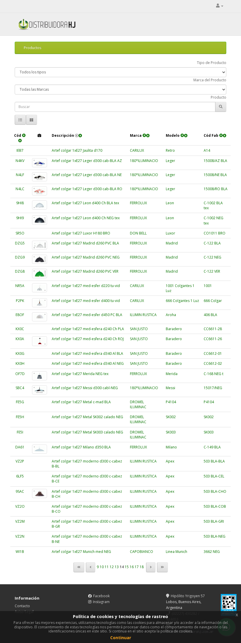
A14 (207, 150)
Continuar (120, 637)
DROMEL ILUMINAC (138, 404)
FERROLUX (138, 202)
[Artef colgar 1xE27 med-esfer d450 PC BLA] (39, 316)
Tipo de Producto (211, 62)
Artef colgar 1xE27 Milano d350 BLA (81, 447)
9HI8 (20, 202)
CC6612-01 (213, 353)
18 (142, 566)
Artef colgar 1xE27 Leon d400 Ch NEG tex (86, 217)
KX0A (20, 338)
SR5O (20, 233)
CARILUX (137, 150)
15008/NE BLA (215, 174)
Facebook (101, 595)
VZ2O (20, 506)
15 (127, 566)
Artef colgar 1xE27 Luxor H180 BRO (81, 233)
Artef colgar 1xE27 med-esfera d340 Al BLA (87, 353)
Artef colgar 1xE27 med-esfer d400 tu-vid (86, 300)
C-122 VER (212, 271)
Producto (218, 97)
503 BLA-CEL (214, 476)
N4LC (20, 188)
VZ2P (20, 461)
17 (137, 566)
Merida (172, 373)
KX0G (20, 353)
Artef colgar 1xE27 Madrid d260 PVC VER (85, 271)
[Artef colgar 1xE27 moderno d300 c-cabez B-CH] (39, 493)
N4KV (20, 160)
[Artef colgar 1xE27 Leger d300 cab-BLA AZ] (39, 162)
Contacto (22, 605)
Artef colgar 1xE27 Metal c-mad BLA (81, 401)
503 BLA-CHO (215, 491)
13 (117, 566)
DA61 (19, 447)
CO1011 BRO (214, 233)
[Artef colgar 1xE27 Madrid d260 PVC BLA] (39, 245)
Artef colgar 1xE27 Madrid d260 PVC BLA (85, 243)
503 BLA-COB (215, 506)
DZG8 (20, 271)
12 (112, 566)
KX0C (20, 328)
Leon (170, 202)
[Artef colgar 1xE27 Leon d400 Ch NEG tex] (39, 220)
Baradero (174, 328)
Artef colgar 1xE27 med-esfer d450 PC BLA (87, 314)
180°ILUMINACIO (144, 160)
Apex (170, 461)
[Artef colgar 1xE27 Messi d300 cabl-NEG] (39, 389)
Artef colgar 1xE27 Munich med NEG (81, 551)
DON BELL (138, 233)
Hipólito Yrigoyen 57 (188, 595)
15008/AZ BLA (215, 160)
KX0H (20, 363)
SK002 (171, 416)
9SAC (20, 491)
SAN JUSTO (139, 328)
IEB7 (20, 150)
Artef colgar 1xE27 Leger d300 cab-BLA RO (87, 188)
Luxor (170, 233)
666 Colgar (213, 300)
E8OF (20, 314)
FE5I (20, 432)
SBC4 (20, 387)
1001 (208, 285)
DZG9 (20, 257)
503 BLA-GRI (214, 521)
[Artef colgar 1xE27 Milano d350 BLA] (39, 449)
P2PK (20, 300)
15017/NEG (213, 387)
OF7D (20, 373)
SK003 (171, 432)
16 (132, 566)
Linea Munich (176, 551)
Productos (32, 47)
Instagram (101, 601)
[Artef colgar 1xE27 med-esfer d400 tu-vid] (39, 302)
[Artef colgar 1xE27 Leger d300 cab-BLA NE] (39, 176)
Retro (170, 150)
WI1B (20, 551)
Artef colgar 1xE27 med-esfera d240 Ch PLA (88, 328)
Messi (170, 387)
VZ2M (20, 521)
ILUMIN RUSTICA (143, 314)
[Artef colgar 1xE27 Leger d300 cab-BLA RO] (39, 190)
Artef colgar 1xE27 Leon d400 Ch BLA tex (85, 202)
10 (102, 566)
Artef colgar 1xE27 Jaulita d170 (77, 150)
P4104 (171, 401)
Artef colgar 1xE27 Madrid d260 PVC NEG (86, 257)
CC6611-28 (213, 328)
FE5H (20, 416)
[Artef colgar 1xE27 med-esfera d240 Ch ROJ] (39, 341)
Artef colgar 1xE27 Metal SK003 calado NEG (87, 432)
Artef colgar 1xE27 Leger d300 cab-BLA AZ (87, 160)
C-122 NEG (212, 257)
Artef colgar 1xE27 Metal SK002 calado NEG (87, 416)
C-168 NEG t (213, 373)
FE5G (20, 401)
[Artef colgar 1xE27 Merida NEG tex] (39, 375)
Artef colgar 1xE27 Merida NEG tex (80, 373)
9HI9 (20, 217)
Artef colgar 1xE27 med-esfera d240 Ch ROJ (88, 338)
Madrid (172, 243)
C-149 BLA (212, 447)
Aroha (171, 314)
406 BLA (210, 314)
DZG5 (20, 243)
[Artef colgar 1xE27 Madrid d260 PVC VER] (39, 273)
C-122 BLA (212, 243)
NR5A (19, 285)
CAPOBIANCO (141, 551)
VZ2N (19, 536)
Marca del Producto (209, 79)
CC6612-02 (213, 363)
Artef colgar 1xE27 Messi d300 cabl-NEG (85, 387)
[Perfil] (219, 5)
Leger (170, 160)
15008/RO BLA (215, 188)
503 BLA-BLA (214, 461)
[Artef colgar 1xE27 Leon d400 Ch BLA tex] (39, 205)
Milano (171, 447)
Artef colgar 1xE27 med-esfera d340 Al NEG (88, 363)
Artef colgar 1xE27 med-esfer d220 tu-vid (86, 285)
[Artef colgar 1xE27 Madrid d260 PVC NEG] (39, 259)
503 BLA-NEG (214, 536)
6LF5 (20, 476)
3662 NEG (212, 551)
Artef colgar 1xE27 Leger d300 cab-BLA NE (87, 174)
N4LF (20, 174)
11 (107, 566)
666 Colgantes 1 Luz (182, 300)
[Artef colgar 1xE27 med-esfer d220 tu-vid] (39, 287)
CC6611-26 (213, 338)
